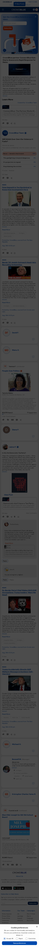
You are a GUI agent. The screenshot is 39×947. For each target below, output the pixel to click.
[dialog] (19, 935)
